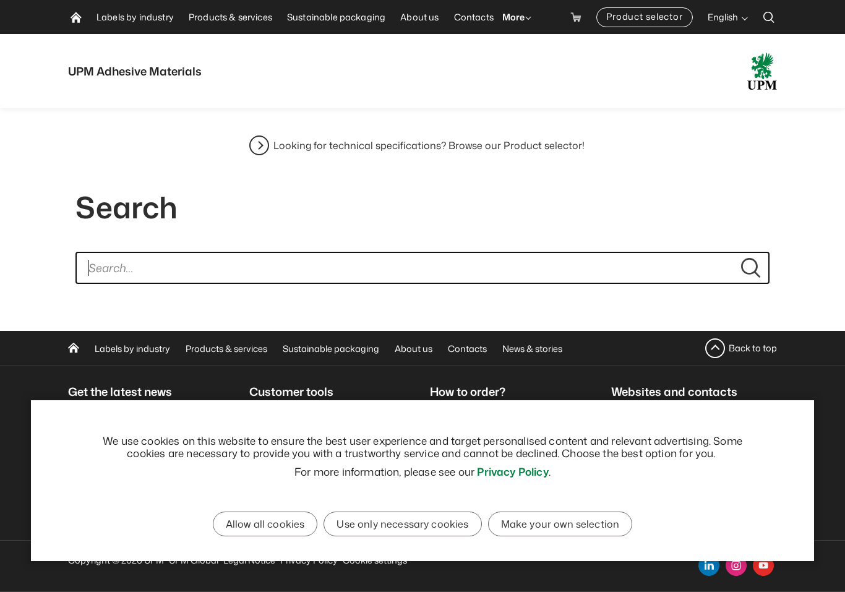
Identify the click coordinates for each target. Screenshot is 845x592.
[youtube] (763, 565)
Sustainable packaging (331, 348)
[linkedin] (708, 565)
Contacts (467, 348)
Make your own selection (560, 524)
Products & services (226, 348)
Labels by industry (132, 348)
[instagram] (736, 565)
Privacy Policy (512, 471)
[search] (768, 17)
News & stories (532, 348)
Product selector (644, 16)
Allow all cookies (265, 524)
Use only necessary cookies (402, 524)
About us (413, 348)
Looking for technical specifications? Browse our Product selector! (429, 145)
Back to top (753, 347)
